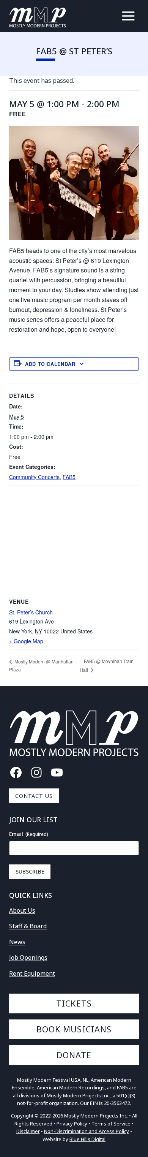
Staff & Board (28, 926)
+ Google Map (26, 641)
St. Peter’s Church (31, 612)
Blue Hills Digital (87, 1139)
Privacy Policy (72, 1123)
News (17, 942)
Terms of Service (111, 1123)
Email (28, 833)
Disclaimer (28, 1131)
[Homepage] (37, 17)
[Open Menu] (128, 16)
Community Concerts (34, 477)
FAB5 (69, 477)
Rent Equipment (32, 973)
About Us (22, 910)
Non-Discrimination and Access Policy (86, 1131)
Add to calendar (50, 364)
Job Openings (28, 957)
